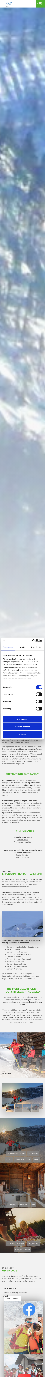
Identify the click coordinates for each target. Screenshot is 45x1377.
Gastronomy (33, 1244)
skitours (6, 1073)
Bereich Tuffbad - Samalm (17, 952)
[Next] (41, 1108)
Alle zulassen (22, 719)
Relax (22, 1196)
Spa (33, 1204)
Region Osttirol (22, 857)
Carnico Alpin (22, 840)
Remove (13, 1204)
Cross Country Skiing (16, 1153)
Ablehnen (22, 734)
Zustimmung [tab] (8, 647)
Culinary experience (15, 1244)
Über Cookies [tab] (36, 647)
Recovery (24, 1204)
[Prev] (4, 1108)
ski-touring (33, 1153)
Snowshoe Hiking (23, 1159)
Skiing (36, 1159)
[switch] (39, 694)
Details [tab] (22, 647)
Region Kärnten (22, 855)
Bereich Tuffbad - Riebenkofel (19, 954)
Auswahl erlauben (22, 727)
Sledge (9, 1159)
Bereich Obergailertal (15, 962)
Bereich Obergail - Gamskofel (19, 959)
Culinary (22, 1235)
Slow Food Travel (22, 1249)
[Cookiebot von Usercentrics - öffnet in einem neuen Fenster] (32, 640)
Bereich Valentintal (14, 969)
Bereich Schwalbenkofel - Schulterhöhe (23, 947)
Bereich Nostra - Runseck (17, 966)
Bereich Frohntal (13, 949)
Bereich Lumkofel (14, 957)
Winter (22, 1145)
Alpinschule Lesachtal (22, 842)
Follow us (12, 1298)
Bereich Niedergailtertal (16, 964)
